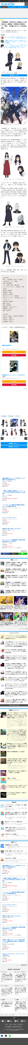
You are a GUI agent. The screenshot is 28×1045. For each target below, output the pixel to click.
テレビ (18, 416)
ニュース (4, 6)
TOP (14, 1018)
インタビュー (21, 6)
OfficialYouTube (24, 1021)
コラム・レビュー (20, 985)
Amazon (14, 352)
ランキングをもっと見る (14, 705)
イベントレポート (12, 6)
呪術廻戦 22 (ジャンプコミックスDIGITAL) (13, 375)
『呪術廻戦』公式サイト (13, 443)
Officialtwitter (18, 1021)
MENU (26, 4)
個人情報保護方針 (20, 1024)
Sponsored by (18, 551)
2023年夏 (11, 416)
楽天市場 (14, 355)
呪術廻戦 (4, 416)
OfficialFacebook (10, 1021)
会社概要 (14, 1024)
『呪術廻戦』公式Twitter (13, 446)
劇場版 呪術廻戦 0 (7, 345)
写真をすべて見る (15, 75)
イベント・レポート (20, 971)
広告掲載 (10, 1024)
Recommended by (22, 628)
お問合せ (6, 1024)
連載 (17, 999)
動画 (4, 999)
